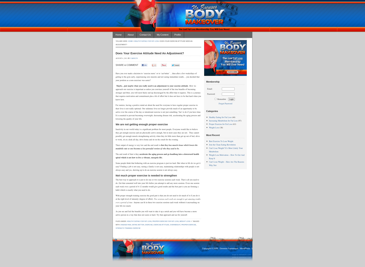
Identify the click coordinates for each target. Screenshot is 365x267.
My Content (162, 35)
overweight (175, 225)
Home (118, 35)
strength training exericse (128, 228)
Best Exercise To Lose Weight (221, 141)
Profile (177, 35)
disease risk (125, 225)
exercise (149, 225)
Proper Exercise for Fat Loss (165, 221)
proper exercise (188, 225)
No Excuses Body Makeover (182, 8)
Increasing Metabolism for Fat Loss (223, 120)
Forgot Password (225, 103)
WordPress (245, 248)
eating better (138, 225)
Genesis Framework (229, 248)
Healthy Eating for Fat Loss (139, 221)
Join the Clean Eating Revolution (222, 144)
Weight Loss (185, 221)
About (131, 35)
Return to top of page (127, 240)
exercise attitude (161, 225)
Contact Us (145, 35)
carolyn (134, 58)
